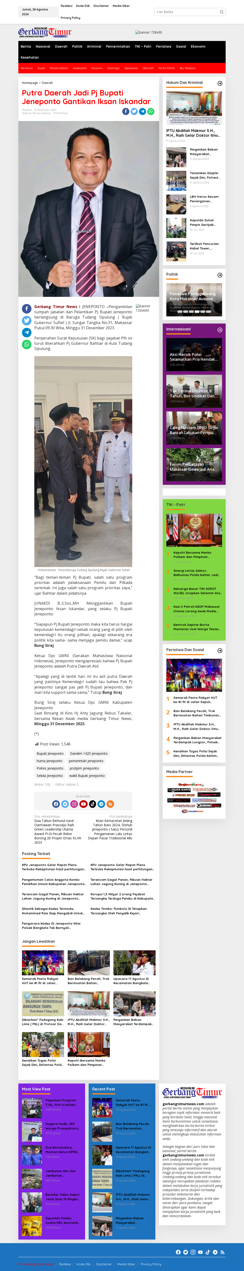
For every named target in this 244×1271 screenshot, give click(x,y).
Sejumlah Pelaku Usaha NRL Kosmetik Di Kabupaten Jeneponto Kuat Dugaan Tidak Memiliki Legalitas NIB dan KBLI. (63, 1220)
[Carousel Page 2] (185, 311)
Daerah (26, 113)
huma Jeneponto (49, 761)
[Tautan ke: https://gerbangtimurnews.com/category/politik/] (220, 275)
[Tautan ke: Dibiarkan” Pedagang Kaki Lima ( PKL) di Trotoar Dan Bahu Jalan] (102, 1178)
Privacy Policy (151, 1264)
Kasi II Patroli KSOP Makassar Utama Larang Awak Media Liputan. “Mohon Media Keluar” (196, 609)
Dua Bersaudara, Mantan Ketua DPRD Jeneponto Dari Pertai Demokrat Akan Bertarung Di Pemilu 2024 (63, 1149)
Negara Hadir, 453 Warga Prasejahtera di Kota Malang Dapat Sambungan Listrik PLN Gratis (63, 1126)
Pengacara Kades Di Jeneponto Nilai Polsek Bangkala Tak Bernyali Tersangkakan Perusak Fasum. (51, 926)
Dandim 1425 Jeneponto (89, 753)
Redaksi (65, 1264)
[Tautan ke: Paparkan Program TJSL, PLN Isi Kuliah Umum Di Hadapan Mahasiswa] (32, 1107)
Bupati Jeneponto (50, 753)
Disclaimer (104, 1264)
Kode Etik (83, 1264)
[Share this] (125, 111)
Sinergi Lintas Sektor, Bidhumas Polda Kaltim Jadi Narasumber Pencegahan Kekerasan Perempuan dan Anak (195, 573)
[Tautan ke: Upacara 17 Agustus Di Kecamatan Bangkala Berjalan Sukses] (102, 1155)
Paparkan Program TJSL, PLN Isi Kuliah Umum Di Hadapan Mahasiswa (61, 1102)
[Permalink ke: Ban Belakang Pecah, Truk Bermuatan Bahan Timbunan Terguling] (89, 962)
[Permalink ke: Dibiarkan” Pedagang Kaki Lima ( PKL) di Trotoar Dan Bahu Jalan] (43, 1003)
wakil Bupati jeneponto (87, 775)
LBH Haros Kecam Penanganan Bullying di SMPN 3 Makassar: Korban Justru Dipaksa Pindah (204, 199)
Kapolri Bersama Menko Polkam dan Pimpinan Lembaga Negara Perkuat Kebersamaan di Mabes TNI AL (88, 1062)
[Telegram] (101, 804)
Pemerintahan (42, 113)
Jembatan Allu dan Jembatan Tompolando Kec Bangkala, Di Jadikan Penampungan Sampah (62, 1173)
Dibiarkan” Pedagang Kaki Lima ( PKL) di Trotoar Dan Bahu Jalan (42, 1022)
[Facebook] (56, 804)
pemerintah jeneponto (86, 761)
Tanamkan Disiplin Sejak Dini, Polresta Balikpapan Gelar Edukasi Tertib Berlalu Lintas (205, 175)
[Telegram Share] (142, 111)
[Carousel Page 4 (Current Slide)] (197, 311)
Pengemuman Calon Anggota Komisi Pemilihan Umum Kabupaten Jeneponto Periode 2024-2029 (53, 882)
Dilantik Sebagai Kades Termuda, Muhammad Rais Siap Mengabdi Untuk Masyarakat (52, 911)
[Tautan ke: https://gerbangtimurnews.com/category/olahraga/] (220, 650)
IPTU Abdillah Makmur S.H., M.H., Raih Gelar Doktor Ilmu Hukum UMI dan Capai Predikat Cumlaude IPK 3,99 (89, 1022)
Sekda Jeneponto (50, 775)
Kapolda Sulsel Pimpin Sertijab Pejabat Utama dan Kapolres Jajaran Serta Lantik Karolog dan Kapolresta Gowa (205, 222)
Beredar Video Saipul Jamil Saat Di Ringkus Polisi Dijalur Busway (63, 1197)
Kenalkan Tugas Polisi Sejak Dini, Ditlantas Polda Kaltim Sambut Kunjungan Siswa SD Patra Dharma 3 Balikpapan (43, 1062)
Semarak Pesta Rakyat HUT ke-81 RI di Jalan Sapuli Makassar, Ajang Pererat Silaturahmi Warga (40, 981)
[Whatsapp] (150, 111)
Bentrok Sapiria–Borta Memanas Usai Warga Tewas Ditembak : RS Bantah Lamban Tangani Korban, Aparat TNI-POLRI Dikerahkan (197, 627)
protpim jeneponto (84, 768)
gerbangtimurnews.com (184, 1104)
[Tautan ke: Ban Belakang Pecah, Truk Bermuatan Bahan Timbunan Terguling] (102, 1131)
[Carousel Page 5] (202, 311)
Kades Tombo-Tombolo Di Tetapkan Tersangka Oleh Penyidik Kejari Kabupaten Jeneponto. (119, 911)
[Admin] (44, 32)
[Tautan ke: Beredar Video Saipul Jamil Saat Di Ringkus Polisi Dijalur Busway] (32, 1202)
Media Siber (126, 1264)
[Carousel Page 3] (191, 311)
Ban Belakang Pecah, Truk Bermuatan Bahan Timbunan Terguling (88, 981)
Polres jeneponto (50, 768)
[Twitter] (65, 804)
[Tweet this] (134, 111)
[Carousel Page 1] (180, 311)
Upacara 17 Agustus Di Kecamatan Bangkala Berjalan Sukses (131, 981)
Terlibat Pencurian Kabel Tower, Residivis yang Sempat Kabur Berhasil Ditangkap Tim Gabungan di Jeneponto (205, 246)
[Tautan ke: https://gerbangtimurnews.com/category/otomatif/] (220, 83)
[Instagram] (74, 804)
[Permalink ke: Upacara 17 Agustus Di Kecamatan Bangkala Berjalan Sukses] (134, 962)
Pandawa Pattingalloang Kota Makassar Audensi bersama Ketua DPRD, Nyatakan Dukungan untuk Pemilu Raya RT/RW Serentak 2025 (194, 296)
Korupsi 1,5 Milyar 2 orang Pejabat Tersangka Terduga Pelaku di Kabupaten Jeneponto (123, 896)
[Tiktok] (92, 804)
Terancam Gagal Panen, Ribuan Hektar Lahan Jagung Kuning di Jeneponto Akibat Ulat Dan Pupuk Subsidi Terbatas (122, 882)
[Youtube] (83, 804)
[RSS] (110, 804)
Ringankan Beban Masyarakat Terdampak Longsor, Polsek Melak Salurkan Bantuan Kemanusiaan (132, 1022)
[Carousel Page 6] (208, 311)
